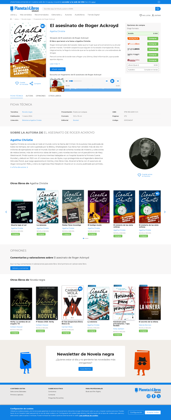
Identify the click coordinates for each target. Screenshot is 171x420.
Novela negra (27, 112)
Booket (76, 120)
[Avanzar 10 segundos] (118, 81)
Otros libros (54, 96)
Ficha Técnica (16, 96)
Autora (29, 96)
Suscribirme (85, 369)
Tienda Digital (94, 15)
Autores (68, 15)
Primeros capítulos (16, 395)
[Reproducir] (112, 81)
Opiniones (41, 96)
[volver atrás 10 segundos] (106, 81)
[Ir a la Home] (11, 19)
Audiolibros (80, 15)
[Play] (42, 26)
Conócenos (52, 391)
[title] (148, 390)
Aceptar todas (153, 412)
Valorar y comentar (20, 268)
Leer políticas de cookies (88, 415)
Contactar (51, 395)
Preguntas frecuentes (56, 398)
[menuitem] (13, 15)
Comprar (153, 38)
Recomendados (42, 15)
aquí (93, 2)
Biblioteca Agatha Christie (32, 120)
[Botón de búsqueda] (158, 9)
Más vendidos (26, 15)
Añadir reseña (58, 69)
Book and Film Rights (93, 391)
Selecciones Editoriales (18, 391)
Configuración (136, 412)
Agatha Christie (21, 140)
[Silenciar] (67, 81)
